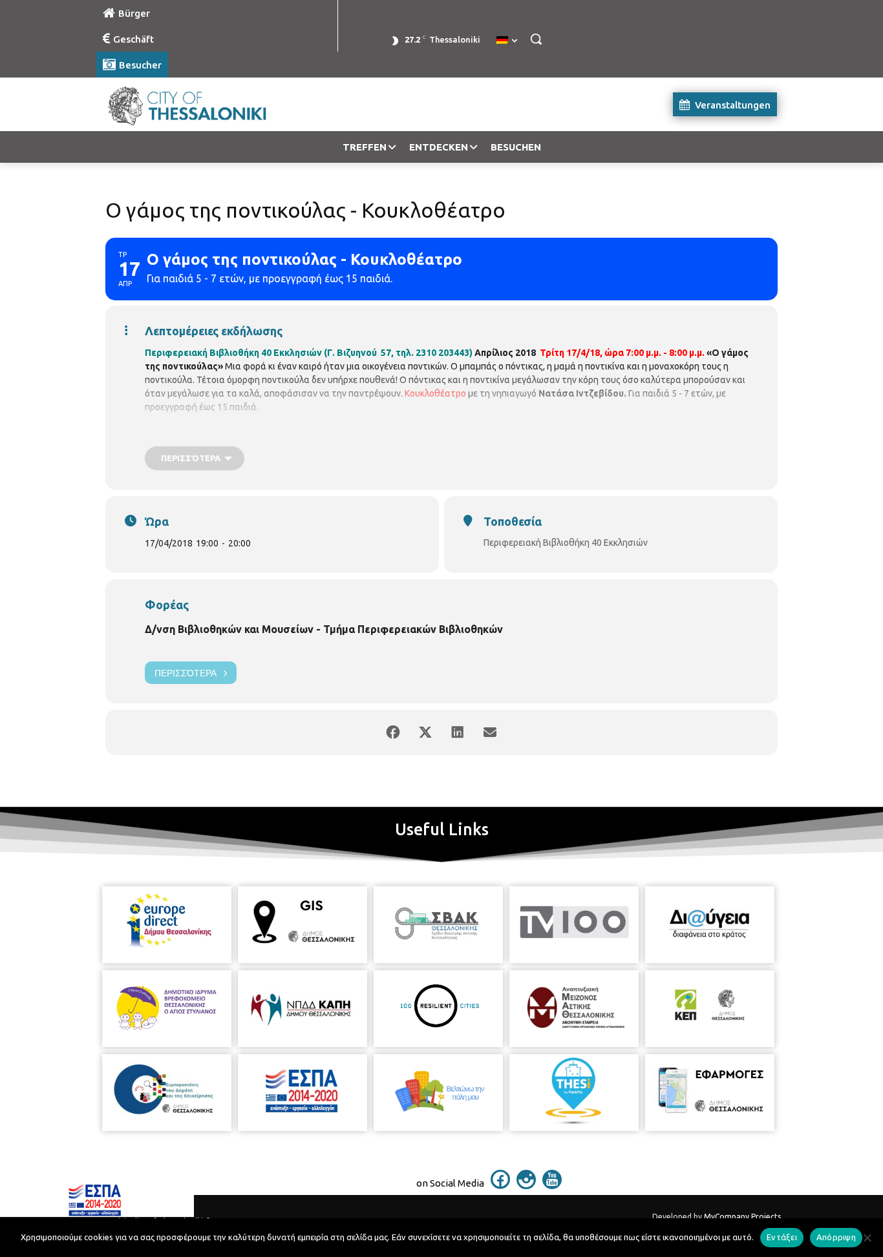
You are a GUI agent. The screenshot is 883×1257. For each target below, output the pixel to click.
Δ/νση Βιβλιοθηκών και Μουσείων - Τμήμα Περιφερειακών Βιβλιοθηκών (324, 629)
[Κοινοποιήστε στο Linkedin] (458, 732)
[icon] (500, 1185)
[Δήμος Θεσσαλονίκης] (199, 104)
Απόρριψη (836, 1236)
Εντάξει (782, 1236)
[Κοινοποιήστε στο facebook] (393, 732)
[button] (536, 39)
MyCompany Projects (742, 1216)
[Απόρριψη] (866, 1237)
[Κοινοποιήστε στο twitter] (425, 732)
